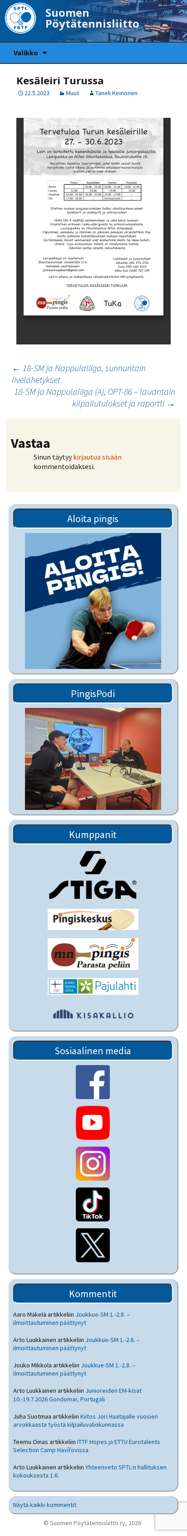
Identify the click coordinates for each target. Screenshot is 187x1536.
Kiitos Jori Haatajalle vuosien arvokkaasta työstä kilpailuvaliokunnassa (85, 1420)
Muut (72, 93)
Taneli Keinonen (116, 93)
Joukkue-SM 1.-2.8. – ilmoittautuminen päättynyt (71, 1318)
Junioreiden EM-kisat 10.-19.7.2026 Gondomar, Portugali (77, 1394)
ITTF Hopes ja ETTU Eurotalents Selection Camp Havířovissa (86, 1446)
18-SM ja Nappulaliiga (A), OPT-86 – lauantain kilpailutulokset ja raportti (94, 397)
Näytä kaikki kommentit (44, 1505)
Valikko (26, 52)
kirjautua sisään (97, 456)
